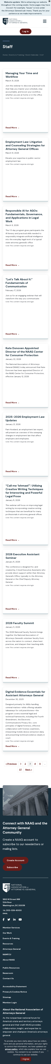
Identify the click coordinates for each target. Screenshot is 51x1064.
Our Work (7, 933)
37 (20, 769)
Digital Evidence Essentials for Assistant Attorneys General (25, 693)
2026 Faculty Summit (20, 623)
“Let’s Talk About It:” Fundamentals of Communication (19, 283)
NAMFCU (7, 954)
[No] (47, 1050)
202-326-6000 (14, 910)
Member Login (10, 1002)
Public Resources (11, 968)
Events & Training (11, 938)
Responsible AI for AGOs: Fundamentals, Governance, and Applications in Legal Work (24, 216)
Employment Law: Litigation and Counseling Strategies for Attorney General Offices (25, 145)
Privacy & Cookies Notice (15, 992)
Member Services (11, 927)
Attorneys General (12, 949)
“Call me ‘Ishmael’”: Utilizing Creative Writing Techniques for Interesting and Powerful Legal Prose (24, 491)
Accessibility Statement (15, 986)
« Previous (11, 763)
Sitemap (7, 997)
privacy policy (11, 1049)
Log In (25, 31)
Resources (8, 943)
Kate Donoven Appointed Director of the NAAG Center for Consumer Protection (24, 351)
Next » (28, 769)
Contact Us (8, 978)
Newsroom (8, 973)
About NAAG (9, 960)
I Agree (25, 1059)
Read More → (12, 127)
